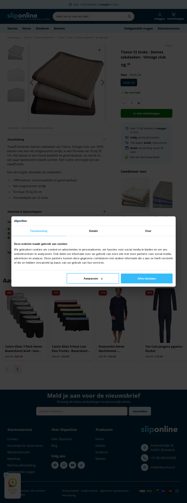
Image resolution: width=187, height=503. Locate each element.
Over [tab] (148, 230)
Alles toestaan (147, 278)
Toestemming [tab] (38, 230)
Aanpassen (91, 278)
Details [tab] (93, 230)
